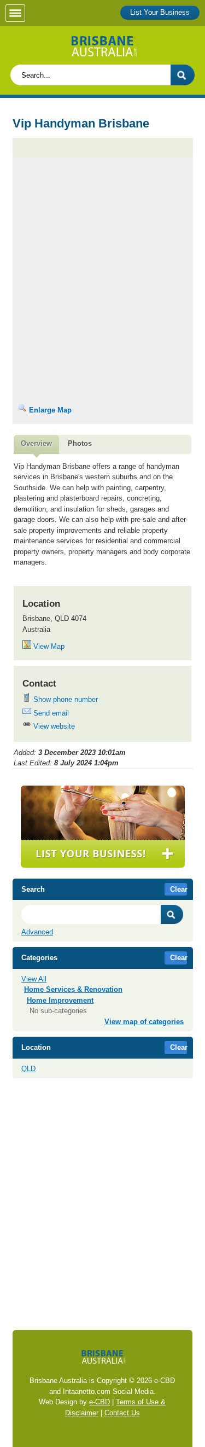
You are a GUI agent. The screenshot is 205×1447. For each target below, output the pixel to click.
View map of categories (144, 1022)
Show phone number (64, 699)
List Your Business (160, 12)
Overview (36, 443)
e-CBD (99, 1402)
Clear (179, 889)
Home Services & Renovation (73, 989)
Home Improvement (60, 1000)
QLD (28, 1069)
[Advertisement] (103, 206)
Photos (80, 443)
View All (33, 979)
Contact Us (122, 1413)
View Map (48, 646)
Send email (50, 713)
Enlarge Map (49, 410)
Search (172, 914)
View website (53, 726)
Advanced (37, 932)
